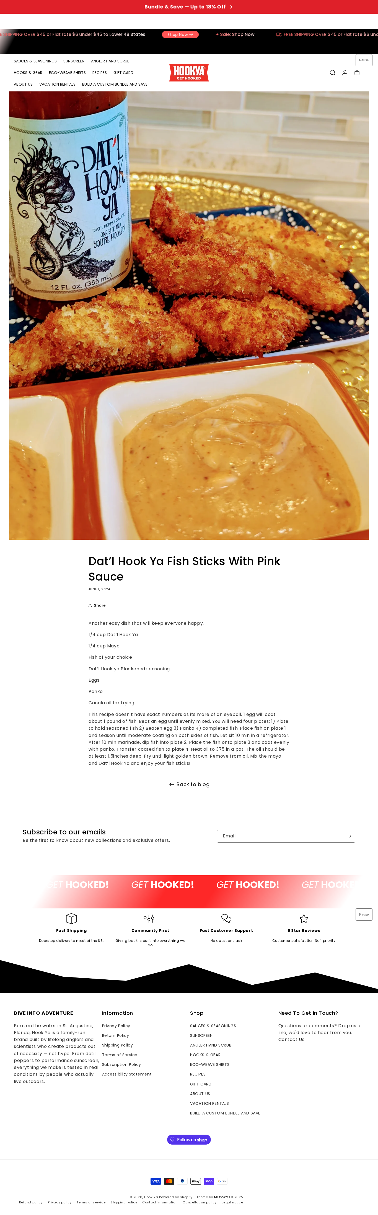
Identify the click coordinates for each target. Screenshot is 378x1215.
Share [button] (100, 605)
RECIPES (198, 1074)
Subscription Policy (121, 1064)
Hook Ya (151, 1197)
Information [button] (117, 1013)
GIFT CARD (200, 1084)
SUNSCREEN (201, 1035)
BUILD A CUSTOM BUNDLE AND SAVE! (226, 1113)
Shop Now (78, 34)
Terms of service (91, 1202)
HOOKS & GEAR (205, 1055)
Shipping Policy (117, 1045)
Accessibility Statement (127, 1074)
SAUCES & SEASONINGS (213, 1026)
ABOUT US (200, 1094)
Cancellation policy (199, 1202)
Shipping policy (124, 1202)
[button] (333, 73)
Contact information (159, 1202)
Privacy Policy (116, 1026)
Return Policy (115, 1035)
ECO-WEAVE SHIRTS (210, 1064)
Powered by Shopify (176, 1197)
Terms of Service (120, 1055)
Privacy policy (60, 1202)
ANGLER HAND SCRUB (210, 1045)
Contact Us (291, 1039)
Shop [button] (196, 1013)
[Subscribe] (349, 836)
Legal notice (232, 1202)
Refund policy (31, 1202)
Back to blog (193, 784)
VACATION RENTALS (209, 1103)
